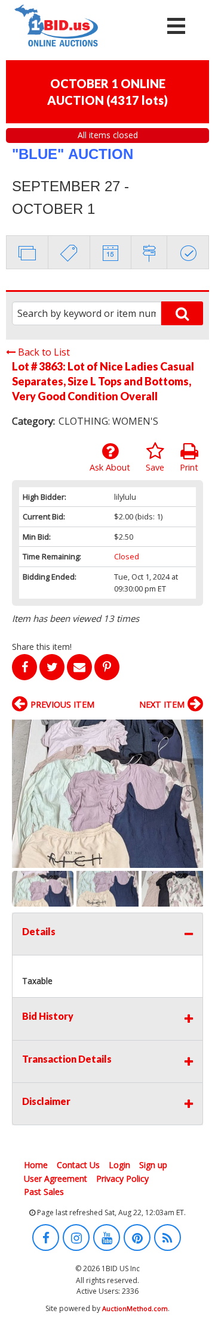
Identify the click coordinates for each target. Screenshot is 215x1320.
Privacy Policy (122, 1178)
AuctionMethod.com (135, 1308)
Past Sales (44, 1191)
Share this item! (42, 646)
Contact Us (78, 1164)
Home (36, 1164)
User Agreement (55, 1178)
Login (119, 1164)
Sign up (153, 1164)
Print (189, 467)
